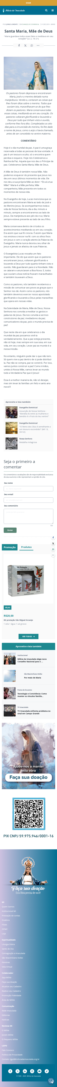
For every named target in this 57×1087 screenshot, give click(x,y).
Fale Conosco (8, 1050)
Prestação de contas (11, 915)
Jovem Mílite (7, 1034)
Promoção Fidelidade (11, 995)
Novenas (6, 962)
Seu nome (8, 483)
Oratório (6, 920)
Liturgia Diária (8, 944)
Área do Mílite (8, 1000)
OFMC (5, 929)
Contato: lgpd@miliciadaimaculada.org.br (21, 1059)
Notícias (5, 1019)
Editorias (6, 1015)
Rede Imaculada (9, 1010)
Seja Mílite (6, 977)
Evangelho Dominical (30, 24)
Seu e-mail (8, 494)
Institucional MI (9, 911)
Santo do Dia (8, 948)
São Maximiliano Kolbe (12, 957)
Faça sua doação (9, 982)
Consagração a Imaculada (13, 953)
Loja (4, 933)
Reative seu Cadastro (11, 991)
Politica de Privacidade (12, 1054)
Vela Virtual (7, 966)
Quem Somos (8, 906)
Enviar (10, 530)
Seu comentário (11, 506)
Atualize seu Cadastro (11, 986)
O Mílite (5, 1030)
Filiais (4, 924)
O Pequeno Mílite (10, 1039)
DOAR (28, 3)
